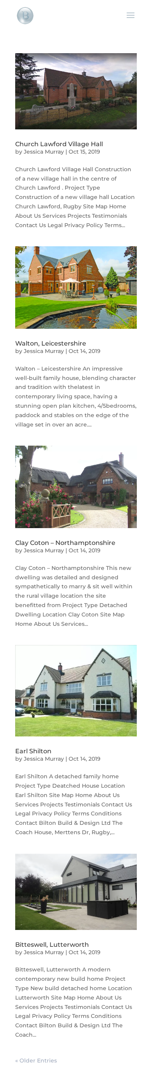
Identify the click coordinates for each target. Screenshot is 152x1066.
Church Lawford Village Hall (59, 144)
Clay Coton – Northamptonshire (65, 542)
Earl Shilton (33, 751)
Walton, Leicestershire (50, 343)
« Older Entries (36, 1060)
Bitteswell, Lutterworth (52, 944)
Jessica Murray (44, 151)
